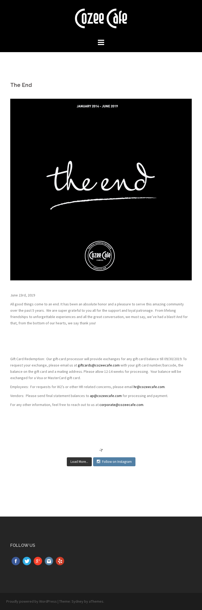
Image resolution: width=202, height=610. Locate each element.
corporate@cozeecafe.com (121, 404)
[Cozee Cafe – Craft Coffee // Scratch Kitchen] (101, 20)
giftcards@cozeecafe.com (99, 365)
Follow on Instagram (117, 461)
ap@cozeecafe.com (106, 395)
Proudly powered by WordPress (31, 601)
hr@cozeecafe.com (149, 386)
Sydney (77, 601)
